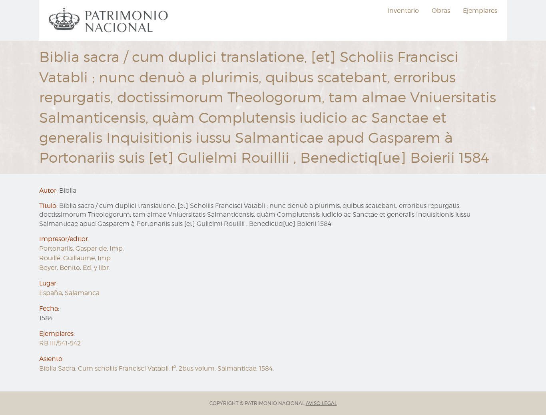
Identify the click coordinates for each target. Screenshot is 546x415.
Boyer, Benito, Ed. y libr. (74, 267)
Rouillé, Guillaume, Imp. (75, 258)
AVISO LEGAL (321, 403)
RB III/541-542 (60, 343)
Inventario (403, 10)
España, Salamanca (69, 293)
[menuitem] (109, 20)
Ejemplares (480, 10)
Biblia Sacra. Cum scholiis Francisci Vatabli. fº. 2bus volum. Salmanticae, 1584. (156, 368)
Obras (441, 10)
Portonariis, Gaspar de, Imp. (81, 248)
